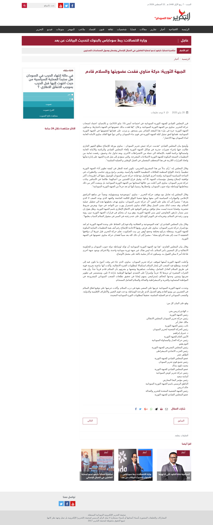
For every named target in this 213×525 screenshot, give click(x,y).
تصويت (49, 104)
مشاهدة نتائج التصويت (48, 116)
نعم (69, 94)
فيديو (49, 29)
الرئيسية (186, 59)
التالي (90, 420)
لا (70, 99)
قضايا (133, 29)
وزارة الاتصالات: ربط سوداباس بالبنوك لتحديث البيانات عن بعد (100, 40)
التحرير (39, 29)
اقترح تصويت (48, 110)
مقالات (143, 29)
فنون (101, 29)
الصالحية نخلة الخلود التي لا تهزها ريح (174, 476)
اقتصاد (92, 29)
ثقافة (110, 29)
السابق (181, 420)
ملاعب (81, 29)
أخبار (162, 29)
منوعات (60, 29)
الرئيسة (185, 29)
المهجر (71, 29)
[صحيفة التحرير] (172, 15)
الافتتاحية (173, 29)
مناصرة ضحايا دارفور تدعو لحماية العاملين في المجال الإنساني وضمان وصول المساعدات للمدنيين (129, 50)
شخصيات (121, 29)
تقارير (153, 29)
